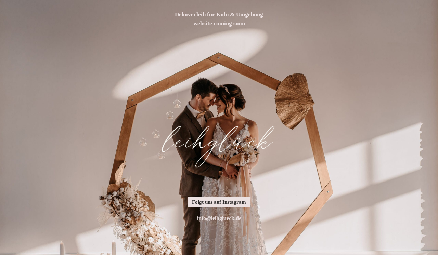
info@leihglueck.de (219, 218)
